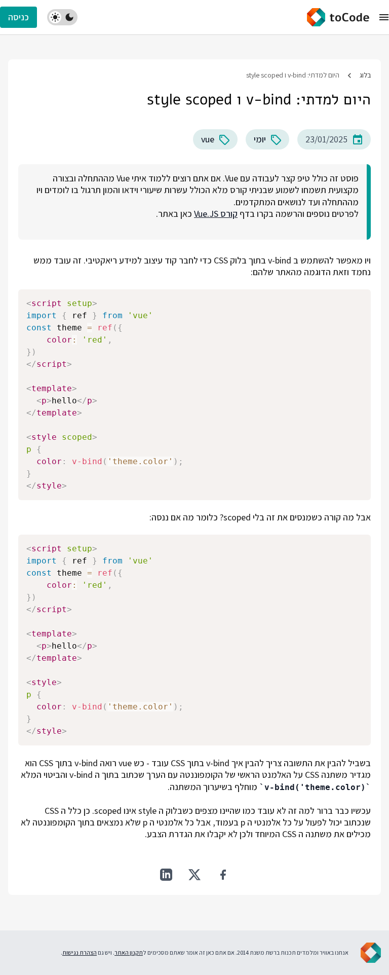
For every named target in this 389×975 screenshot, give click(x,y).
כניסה (18, 17)
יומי (260, 139)
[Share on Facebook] (223, 875)
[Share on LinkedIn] (166, 875)
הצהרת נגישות (79, 952)
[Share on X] (194, 875)
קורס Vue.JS (216, 213)
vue (207, 139)
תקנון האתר (128, 952)
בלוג (365, 75)
